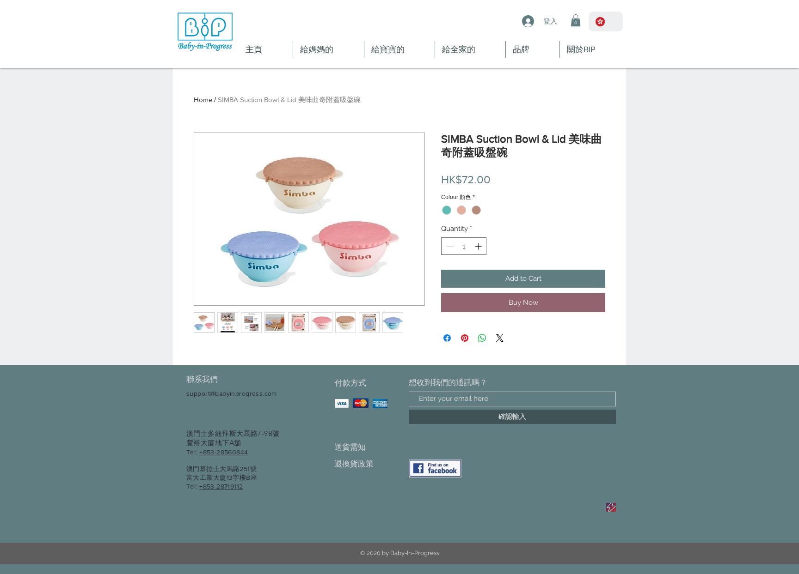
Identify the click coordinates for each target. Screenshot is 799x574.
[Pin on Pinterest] (464, 338)
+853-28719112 (221, 486)
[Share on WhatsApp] (482, 338)
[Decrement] (449, 246)
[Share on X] (499, 338)
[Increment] (479, 246)
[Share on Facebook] (447, 338)
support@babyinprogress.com (231, 393)
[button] (576, 20)
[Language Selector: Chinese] (606, 21)
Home (203, 99)
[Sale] (611, 507)
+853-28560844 (223, 452)
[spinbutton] (464, 246)
